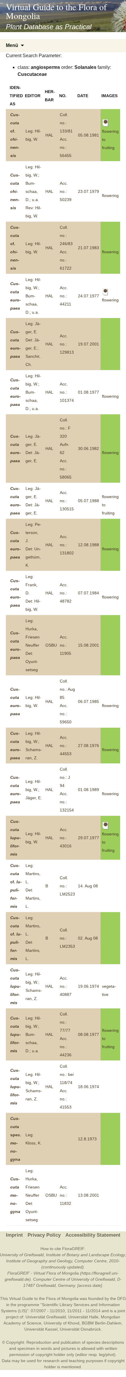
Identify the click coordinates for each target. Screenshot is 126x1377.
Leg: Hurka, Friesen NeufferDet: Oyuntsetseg (32, 645)
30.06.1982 (88, 448)
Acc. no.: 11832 (65, 1195)
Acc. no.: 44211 (65, 295)
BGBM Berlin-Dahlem (101, 1323)
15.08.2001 (88, 645)
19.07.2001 (88, 344)
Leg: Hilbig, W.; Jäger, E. (33, 789)
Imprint (14, 1235)
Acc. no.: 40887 (65, 986)
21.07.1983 (88, 247)
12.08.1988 (88, 544)
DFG (121, 1298)
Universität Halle (83, 1317)
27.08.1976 (88, 745)
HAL (49, 135)
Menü (12, 45)
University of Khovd (61, 1323)
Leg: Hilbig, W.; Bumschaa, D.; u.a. (33, 296)
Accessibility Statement (92, 1235)
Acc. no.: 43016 (65, 837)
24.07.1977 (88, 296)
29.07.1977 (88, 837)
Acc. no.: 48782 (65, 592)
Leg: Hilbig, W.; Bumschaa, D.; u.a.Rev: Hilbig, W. (33, 191)
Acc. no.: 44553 (65, 745)
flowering (110, 195)
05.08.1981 (88, 135)
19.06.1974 (88, 986)
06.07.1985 (88, 701)
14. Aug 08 (88, 886)
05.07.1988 (88, 500)
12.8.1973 (87, 1139)
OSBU (51, 645)
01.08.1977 (88, 392)
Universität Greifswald (45, 1317)
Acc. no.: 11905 (65, 645)
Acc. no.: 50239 (65, 191)
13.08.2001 (88, 1195)
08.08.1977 (88, 1034)
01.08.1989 (88, 789)
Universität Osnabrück (80, 1329)
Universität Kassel (40, 1329)
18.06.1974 (88, 1086)
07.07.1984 (88, 593)
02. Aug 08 (88, 938)
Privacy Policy (44, 1235)
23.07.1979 (88, 191)
